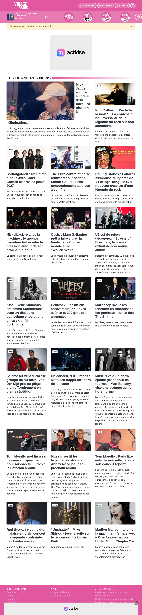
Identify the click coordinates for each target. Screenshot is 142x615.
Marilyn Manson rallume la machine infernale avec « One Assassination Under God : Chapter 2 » (115, 535)
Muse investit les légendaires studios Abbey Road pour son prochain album (68, 462)
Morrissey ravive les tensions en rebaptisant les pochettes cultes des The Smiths (114, 310)
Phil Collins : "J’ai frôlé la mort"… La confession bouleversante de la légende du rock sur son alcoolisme (115, 118)
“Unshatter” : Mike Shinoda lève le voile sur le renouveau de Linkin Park (70, 535)
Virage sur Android (61, 595)
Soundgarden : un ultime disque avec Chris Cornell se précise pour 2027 (26, 180)
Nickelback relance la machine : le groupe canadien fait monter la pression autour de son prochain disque (25, 242)
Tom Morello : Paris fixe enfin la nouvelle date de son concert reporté (114, 460)
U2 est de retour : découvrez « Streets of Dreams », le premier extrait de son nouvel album (113, 242)
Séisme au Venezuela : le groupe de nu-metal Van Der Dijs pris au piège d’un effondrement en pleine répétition (26, 383)
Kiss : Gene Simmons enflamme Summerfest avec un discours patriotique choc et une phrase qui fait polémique (25, 314)
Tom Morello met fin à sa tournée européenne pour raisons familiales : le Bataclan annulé (26, 462)
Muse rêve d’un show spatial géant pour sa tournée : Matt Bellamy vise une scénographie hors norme (113, 383)
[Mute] (46, 17)
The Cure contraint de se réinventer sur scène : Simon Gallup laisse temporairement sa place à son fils (70, 181)
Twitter (10, 595)
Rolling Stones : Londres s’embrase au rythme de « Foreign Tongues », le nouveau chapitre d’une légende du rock (115, 181)
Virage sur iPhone (60, 592)
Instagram (12, 599)
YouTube (11, 602)
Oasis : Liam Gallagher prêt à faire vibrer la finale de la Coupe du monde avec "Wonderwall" (69, 242)
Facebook (12, 592)
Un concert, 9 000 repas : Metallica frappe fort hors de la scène (71, 380)
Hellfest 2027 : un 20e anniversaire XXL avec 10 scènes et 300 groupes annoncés (71, 310)
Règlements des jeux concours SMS (114, 599)
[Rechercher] (133, 5)
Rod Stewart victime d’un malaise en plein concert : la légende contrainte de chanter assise (26, 535)
